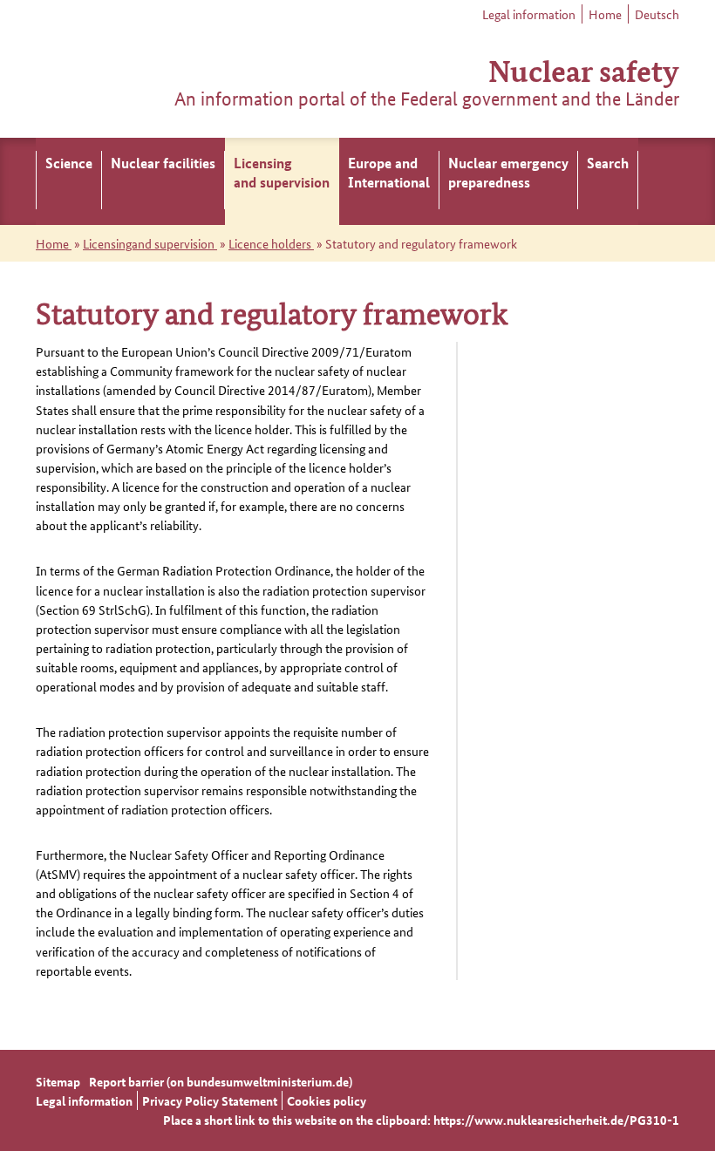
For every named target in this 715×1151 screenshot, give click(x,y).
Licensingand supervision (150, 243)
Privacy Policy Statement (209, 1100)
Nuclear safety (583, 69)
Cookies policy (326, 1100)
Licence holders (271, 243)
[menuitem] (69, 181)
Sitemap (58, 1081)
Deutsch (657, 14)
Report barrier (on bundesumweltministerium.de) (220, 1081)
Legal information (528, 14)
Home (605, 14)
